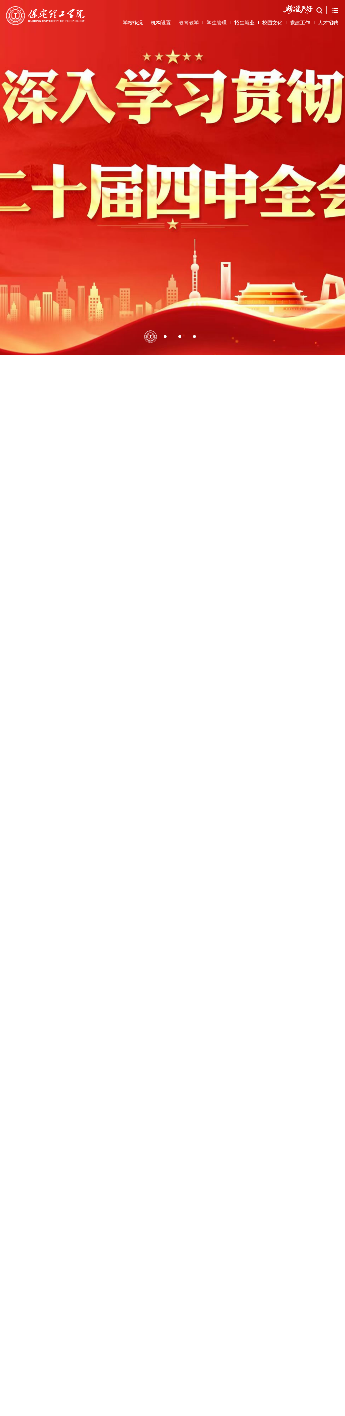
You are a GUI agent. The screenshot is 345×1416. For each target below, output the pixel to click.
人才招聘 (328, 22)
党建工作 (300, 22)
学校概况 (133, 22)
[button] (150, 1179)
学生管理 (217, 22)
